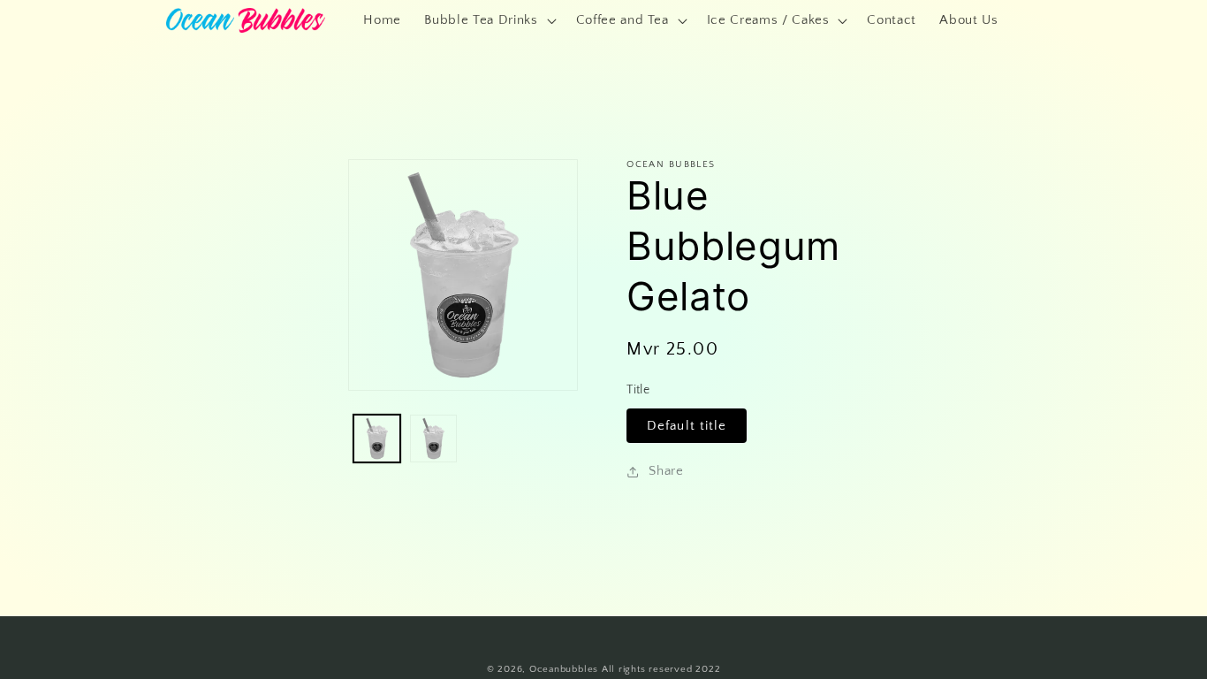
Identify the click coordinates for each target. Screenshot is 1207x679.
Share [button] (666, 470)
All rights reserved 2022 (661, 669)
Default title (686, 425)
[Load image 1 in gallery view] (376, 438)
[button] (488, 20)
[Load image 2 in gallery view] (433, 438)
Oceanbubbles (563, 669)
